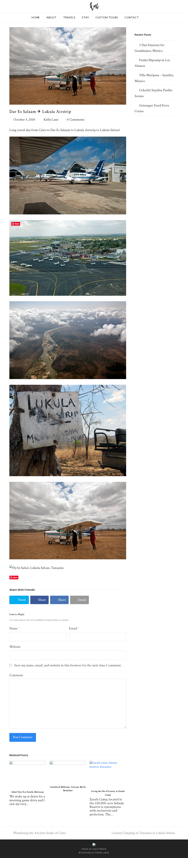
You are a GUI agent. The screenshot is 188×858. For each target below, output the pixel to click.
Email (74, 628)
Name (14, 628)
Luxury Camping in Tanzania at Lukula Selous (143, 833)
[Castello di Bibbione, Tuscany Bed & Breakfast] (68, 772)
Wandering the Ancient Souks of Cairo (39, 833)
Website (15, 647)
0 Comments (75, 119)
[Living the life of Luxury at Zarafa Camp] (108, 774)
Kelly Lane (51, 119)
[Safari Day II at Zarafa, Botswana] (27, 774)
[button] (19, 600)
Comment (16, 675)
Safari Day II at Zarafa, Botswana (28, 792)
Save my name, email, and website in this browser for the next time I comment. (68, 665)
